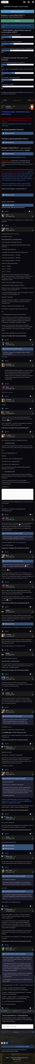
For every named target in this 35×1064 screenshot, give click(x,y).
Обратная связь (17, 1059)
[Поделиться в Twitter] (4, 1043)
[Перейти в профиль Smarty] (3, 838)
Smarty (8, 837)
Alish (7, 215)
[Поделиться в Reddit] (2, 1043)
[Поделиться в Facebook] (7, 1043)
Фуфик (8, 610)
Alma (7, 387)
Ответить (17, 21)
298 (3, 52)
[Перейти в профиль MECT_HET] (3, 871)
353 (3, 38)
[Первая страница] (2, 102)
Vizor (7, 677)
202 (3, 81)
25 (2, 88)
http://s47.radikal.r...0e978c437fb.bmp (10, 661)
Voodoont (8, 364)
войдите (10, 92)
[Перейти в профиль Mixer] (3, 229)
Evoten (8, 412)
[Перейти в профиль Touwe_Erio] (5, 747)
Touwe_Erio (9, 747)
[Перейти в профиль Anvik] (3, 344)
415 (3, 45)
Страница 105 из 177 (17, 100)
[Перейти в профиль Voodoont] (3, 365)
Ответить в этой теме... (10, 1026)
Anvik (7, 343)
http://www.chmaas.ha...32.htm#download (12, 239)
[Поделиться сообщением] (29, 108)
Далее (29, 100)
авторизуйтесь (18, 1019)
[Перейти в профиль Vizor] (3, 678)
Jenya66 (6, 17)
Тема (7, 1057)
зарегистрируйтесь (19, 92)
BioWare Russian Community (16, 6)
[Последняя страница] (33, 100)
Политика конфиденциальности (19, 1057)
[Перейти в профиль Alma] (3, 388)
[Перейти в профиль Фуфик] (3, 611)
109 (3, 66)
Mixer (7, 228)
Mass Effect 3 (19, 17)
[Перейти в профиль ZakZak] (3, 694)
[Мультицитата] (3, 211)
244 (3, 74)
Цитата (7, 211)
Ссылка (27, 150)
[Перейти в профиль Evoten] (3, 412)
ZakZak (8, 693)
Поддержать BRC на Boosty (17, 11)
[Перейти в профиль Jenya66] (3, 107)
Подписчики (16, 1032)
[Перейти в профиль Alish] (3, 215)
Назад (5, 100)
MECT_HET (9, 870)
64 (32, 1032)
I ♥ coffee (8, 435)
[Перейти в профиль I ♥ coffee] (3, 436)
